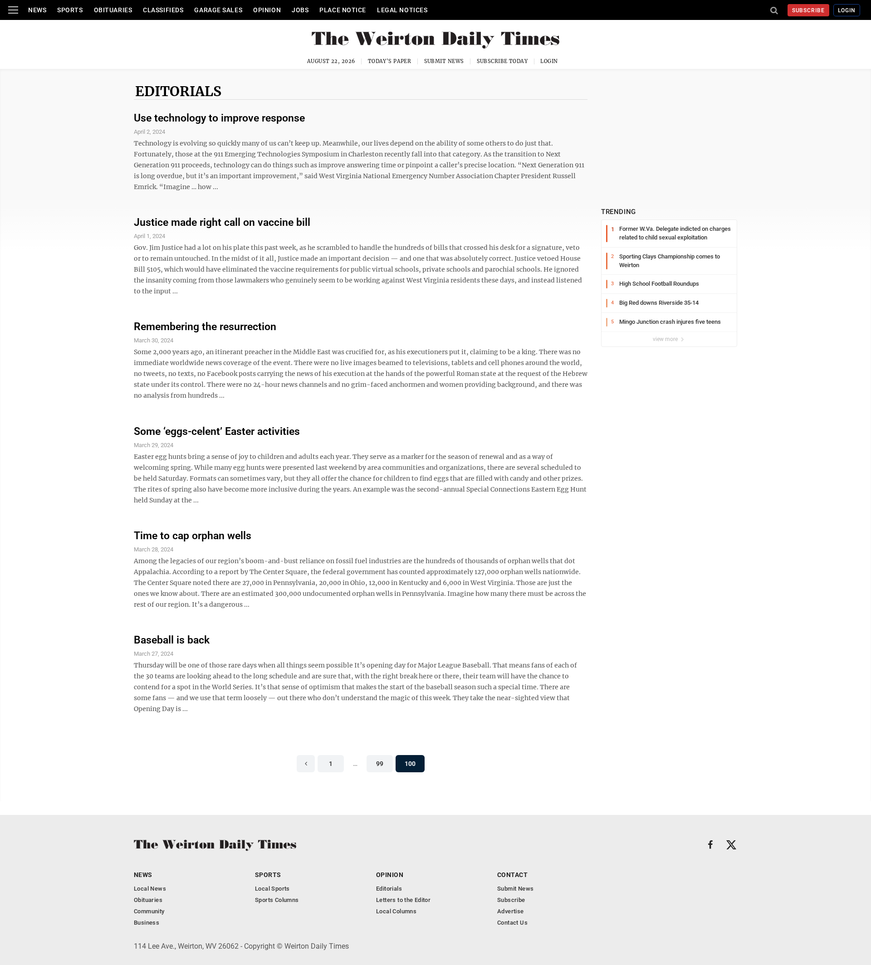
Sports (70, 10)
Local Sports (272, 888)
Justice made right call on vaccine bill (222, 222)
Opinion (267, 10)
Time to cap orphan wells (192, 536)
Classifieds (163, 10)
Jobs (300, 10)
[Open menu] (13, 10)
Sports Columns (276, 900)
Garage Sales (218, 10)
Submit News (444, 61)
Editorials (178, 91)
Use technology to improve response (219, 118)
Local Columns (396, 911)
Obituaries (113, 10)
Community (149, 911)
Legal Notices (402, 10)
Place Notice (342, 10)
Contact (512, 874)
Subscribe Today (502, 61)
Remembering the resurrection (205, 327)
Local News (150, 888)
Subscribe (808, 10)
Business (146, 922)
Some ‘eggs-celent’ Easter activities (217, 431)
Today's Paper (389, 61)
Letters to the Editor (403, 900)
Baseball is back (172, 640)
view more (666, 339)
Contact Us (512, 922)
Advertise (510, 911)
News (37, 10)
